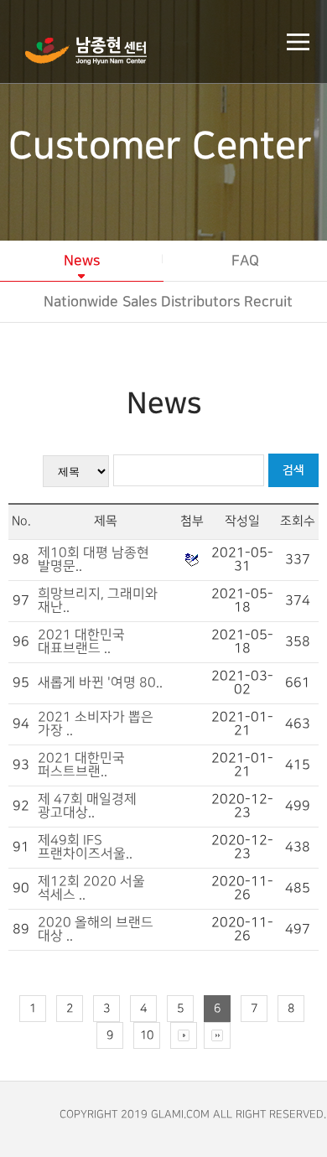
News (82, 260)
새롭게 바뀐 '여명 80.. (100, 683)
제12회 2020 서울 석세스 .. (91, 888)
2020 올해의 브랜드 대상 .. (95, 929)
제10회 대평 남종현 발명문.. (93, 559)
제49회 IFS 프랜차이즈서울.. (85, 847)
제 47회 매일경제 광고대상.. (87, 806)
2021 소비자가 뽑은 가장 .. (95, 724)
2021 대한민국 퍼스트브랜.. (81, 765)
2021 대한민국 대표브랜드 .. (81, 642)
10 (146, 1035)
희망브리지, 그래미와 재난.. (98, 601)
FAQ (245, 260)
